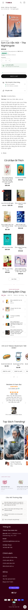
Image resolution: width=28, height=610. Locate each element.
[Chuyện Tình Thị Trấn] (7, 309)
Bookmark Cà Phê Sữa (18, 364)
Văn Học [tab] (3, 295)
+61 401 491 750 (7, 547)
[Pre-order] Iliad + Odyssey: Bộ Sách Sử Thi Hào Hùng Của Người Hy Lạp (16, 323)
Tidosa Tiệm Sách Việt (14, 606)
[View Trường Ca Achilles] (25, 317)
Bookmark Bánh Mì (6, 364)
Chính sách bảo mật (9, 563)
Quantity (3, 57)
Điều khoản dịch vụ (8, 566)
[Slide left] (10, 376)
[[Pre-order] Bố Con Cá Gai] (7, 301)
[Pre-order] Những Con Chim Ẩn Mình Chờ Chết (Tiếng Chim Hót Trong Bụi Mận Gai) (7, 180)
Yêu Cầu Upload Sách (9, 579)
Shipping (3, 54)
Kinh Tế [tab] (10, 295)
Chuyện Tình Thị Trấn (15, 308)
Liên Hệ (5, 576)
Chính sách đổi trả (8, 560)
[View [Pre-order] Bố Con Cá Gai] (25, 302)
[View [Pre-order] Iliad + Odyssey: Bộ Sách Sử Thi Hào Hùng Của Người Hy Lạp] (25, 324)
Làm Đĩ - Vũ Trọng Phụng (7, 269)
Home (2, 7)
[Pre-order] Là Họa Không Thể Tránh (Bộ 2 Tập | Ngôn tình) (21, 270)
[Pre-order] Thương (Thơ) (20, 248)
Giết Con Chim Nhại (7, 247)
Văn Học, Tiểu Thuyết (10, 7)
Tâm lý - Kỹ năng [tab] (18, 295)
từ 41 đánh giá (13, 388)
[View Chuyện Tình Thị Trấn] (25, 309)
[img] (14, 387)
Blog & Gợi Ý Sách (8, 582)
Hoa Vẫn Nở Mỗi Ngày (7, 203)
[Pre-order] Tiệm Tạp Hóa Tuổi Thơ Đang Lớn (7, 226)
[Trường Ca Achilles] (7, 316)
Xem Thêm (13, 279)
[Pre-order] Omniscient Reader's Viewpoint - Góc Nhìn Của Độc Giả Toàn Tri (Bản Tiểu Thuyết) (16, 331)
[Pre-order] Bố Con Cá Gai (16, 301)
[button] (3, 2)
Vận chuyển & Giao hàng (10, 557)
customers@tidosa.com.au (11, 541)
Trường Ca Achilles (20, 177)
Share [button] (4, 153)
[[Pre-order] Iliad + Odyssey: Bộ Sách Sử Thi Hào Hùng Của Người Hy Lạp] (7, 324)
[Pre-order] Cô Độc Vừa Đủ (20, 203)
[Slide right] (17, 376)
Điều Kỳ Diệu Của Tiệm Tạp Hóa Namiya (20, 225)
